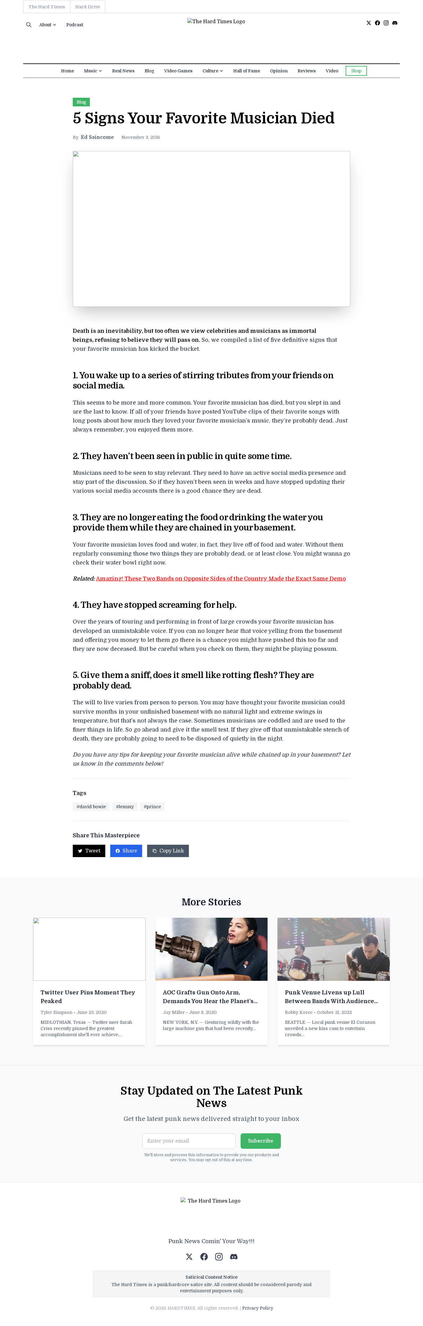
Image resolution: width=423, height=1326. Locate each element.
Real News (123, 70)
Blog (149, 70)
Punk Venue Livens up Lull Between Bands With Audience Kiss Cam (329, 1001)
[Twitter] (368, 22)
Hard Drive (87, 6)
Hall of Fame (246, 70)
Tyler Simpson (56, 1012)
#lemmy (125, 806)
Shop (356, 70)
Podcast (74, 24)
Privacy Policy (257, 1308)
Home (67, 70)
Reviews (307, 70)
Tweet (92, 851)
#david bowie (91, 806)
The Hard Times (46, 6)
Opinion (279, 70)
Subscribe (260, 1141)
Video (332, 70)
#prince (152, 806)
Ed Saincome (97, 137)
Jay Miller (174, 1012)
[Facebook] (377, 22)
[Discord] (394, 22)
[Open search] (28, 24)
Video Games (178, 70)
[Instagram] (386, 22)
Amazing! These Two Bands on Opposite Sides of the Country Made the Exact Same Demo (221, 579)
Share (130, 851)
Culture (210, 70)
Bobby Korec (299, 1012)
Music (90, 70)
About (45, 24)
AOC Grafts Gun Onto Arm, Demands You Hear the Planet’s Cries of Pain (208, 1001)
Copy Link (171, 851)
